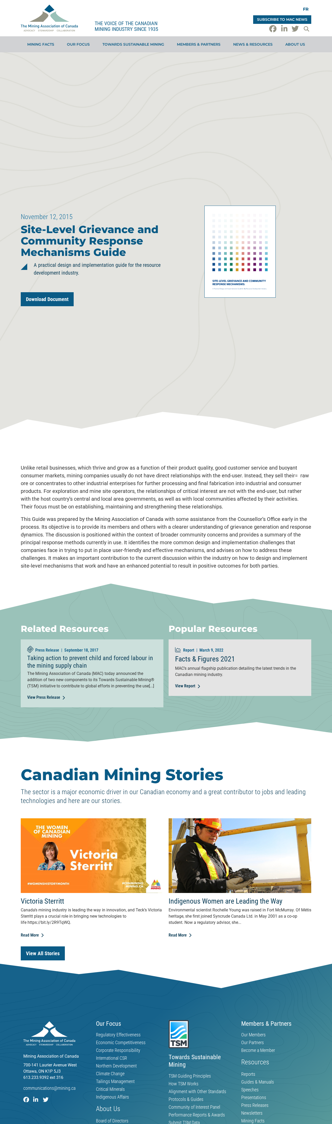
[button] (306, 29)
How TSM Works (183, 1083)
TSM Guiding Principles (190, 1076)
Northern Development (116, 1066)
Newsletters (251, 1113)
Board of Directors (112, 1121)
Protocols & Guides (186, 1099)
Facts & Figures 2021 (205, 659)
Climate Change (110, 1073)
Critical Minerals (110, 1089)
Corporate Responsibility (118, 1050)
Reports (248, 1074)
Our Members (253, 1034)
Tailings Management (115, 1081)
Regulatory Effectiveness (118, 1034)
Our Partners (252, 1042)
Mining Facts (40, 44)
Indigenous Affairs (112, 1097)
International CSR (111, 1058)
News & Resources (253, 44)
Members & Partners (198, 44)
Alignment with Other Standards (197, 1091)
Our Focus (78, 44)
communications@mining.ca (49, 1088)
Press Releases (254, 1105)
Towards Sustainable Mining (133, 44)
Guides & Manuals (257, 1082)
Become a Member (258, 1050)
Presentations (253, 1097)
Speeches (250, 1089)
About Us (295, 44)
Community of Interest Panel (194, 1107)
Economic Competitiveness (121, 1042)
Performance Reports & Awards (197, 1115)
